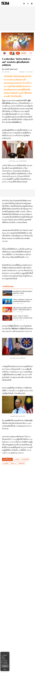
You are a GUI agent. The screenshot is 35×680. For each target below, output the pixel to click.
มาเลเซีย (5, 463)
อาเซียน (16, 459)
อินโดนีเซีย (25, 459)
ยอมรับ (5, 666)
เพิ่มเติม (5, 663)
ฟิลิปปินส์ (21, 463)
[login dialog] (32, 3)
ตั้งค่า (5, 669)
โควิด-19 (13, 463)
